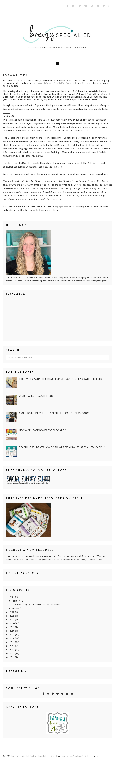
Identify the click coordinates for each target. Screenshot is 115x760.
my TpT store (62, 206)
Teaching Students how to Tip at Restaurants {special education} (62, 447)
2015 (12, 642)
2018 (12, 631)
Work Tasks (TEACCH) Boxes (36, 395)
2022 (12, 616)
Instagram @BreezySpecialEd (48, 83)
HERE (35, 559)
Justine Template (38, 756)
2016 (12, 638)
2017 (12, 634)
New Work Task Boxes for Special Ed (42, 430)
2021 (12, 619)
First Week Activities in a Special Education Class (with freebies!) (61, 378)
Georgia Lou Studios (70, 756)
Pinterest (87, 83)
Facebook (71, 83)
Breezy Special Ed (20, 756)
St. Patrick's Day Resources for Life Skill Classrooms (36, 604)
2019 (12, 627)
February (16, 601)
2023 (12, 612)
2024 (12, 597)
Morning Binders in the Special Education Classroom (54, 413)
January (16, 608)
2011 (12, 657)
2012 (12, 653)
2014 (12, 646)
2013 (12, 649)
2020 (12, 623)
